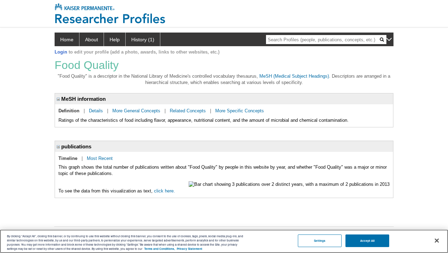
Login (61, 52)
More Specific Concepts (239, 110)
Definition (68, 110)
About (91, 39)
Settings (320, 241)
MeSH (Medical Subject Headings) (294, 76)
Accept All (367, 241)
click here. (164, 191)
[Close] (436, 240)
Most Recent (100, 158)
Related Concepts (188, 110)
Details (96, 110)
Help (115, 39)
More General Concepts (136, 110)
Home (67, 39)
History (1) (142, 39)
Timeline (67, 158)
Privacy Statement (189, 249)
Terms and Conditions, (159, 249)
